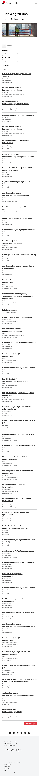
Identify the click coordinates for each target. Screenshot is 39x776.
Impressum (7, 764)
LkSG (5, 770)
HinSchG (6, 768)
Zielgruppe (5, 65)
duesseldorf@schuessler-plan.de (13, 751)
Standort (5, 50)
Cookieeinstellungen (10, 772)
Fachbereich (6, 58)
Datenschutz (8, 766)
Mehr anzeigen (30, 724)
